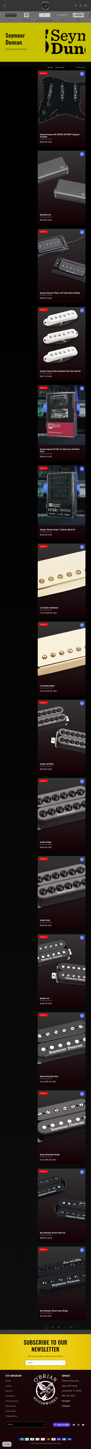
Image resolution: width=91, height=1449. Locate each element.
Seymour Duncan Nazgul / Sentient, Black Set (57, 529)
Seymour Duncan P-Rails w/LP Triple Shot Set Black (60, 293)
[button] (4, 5)
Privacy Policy (11, 1411)
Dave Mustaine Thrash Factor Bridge (54, 1311)
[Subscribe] (62, 1362)
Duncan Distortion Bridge (50, 1154)
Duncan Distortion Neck (49, 1076)
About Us (9, 1391)
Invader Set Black (47, 764)
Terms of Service (12, 1401)
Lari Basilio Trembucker (49, 607)
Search (8, 1381)
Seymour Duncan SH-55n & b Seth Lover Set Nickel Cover (59, 450)
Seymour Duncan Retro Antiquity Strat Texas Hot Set (60, 371)
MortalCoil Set (45, 215)
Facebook (66, 1401)
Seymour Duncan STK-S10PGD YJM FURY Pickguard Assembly (59, 135)
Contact (9, 1386)
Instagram (66, 1406)
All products (10, 1396)
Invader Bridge (45, 842)
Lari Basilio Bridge (47, 686)
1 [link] (46, 1327)
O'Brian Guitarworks (41, 1443)
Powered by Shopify (54, 1443)
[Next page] (76, 1327)
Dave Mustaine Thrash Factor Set (52, 1232)
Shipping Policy (11, 1416)
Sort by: (50, 67)
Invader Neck (45, 920)
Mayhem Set (44, 998)
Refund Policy (11, 1406)
